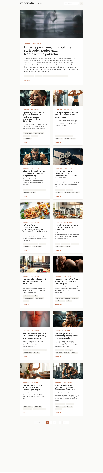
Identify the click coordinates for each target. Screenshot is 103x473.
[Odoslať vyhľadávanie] (77, 3)
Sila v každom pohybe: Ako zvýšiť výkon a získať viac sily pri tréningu (34, 173)
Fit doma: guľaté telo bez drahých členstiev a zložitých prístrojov (33, 387)
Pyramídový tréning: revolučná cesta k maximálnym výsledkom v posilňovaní (67, 174)
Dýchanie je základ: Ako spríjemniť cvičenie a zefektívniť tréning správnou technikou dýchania (33, 116)
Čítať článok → (27, 80)
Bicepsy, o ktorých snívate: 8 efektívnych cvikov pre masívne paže (67, 281)
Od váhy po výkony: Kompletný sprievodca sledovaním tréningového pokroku (47, 50)
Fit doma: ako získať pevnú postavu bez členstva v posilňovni (34, 281)
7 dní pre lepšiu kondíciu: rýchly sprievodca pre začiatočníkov (66, 114)
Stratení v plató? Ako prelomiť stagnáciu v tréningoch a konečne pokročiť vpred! (65, 388)
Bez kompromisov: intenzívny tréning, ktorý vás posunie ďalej (66, 335)
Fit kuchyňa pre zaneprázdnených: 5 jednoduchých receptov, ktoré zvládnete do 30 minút (35, 228)
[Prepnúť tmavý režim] (81, 3)
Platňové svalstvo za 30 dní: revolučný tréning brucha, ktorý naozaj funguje (34, 335)
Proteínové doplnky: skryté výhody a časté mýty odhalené (67, 227)
